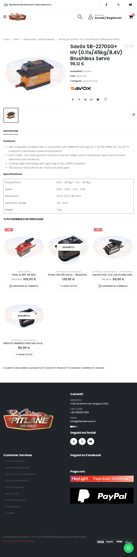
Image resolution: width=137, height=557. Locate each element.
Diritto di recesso (15, 487)
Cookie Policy (18, 541)
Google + (91, 99)
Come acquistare (15, 461)
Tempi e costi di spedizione (20, 474)
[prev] (126, 46)
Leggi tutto (70, 286)
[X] (118, 4)
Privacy (31, 541)
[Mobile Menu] (6, 17)
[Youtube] (130, 4)
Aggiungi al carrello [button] (25, 286)
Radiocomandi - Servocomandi (118, 272)
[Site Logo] (18, 17)
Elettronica (61, 272)
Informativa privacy (16, 500)
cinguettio (79, 99)
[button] (80, 17)
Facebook (73, 99)
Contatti (10, 513)
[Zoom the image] (28, 410)
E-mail (97, 99)
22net (6, 541)
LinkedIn (85, 99)
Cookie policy (13, 506)
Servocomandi (90, 81)
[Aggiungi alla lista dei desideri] (106, 99)
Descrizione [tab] (10, 131)
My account (12, 493)
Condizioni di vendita (17, 480)
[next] (131, 46)
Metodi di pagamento (18, 467)
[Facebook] (106, 4)
